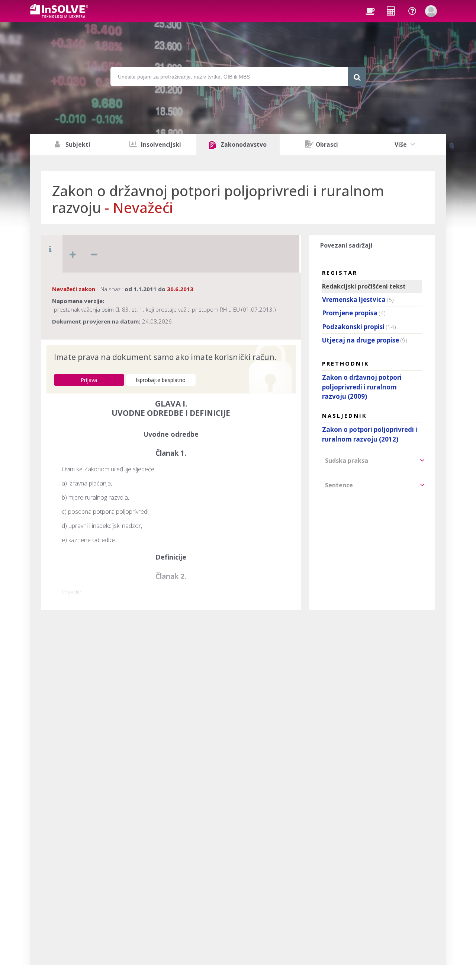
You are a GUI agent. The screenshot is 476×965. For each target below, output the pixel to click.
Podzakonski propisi (353, 326)
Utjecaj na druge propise (360, 340)
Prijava (89, 379)
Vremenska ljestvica (354, 299)
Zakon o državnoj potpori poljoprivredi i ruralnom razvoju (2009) (362, 387)
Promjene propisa (349, 313)
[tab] (372, 460)
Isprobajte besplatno (161, 379)
